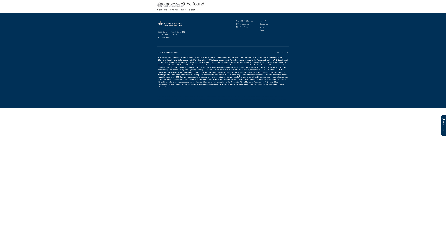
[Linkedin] (273, 52)
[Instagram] (283, 52)
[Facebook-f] (287, 52)
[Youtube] (278, 52)
